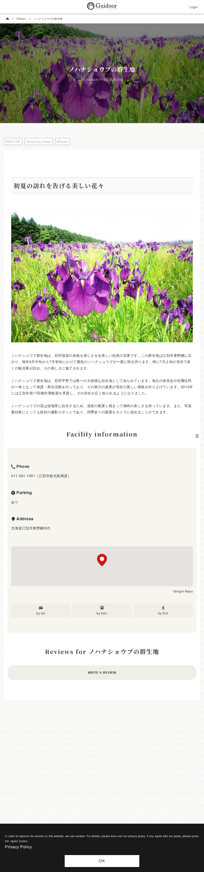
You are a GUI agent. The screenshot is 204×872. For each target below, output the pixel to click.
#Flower (63, 141)
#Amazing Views (38, 141)
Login (194, 7)
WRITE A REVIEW (102, 672)
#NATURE (12, 141)
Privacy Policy (18, 847)
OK (102, 861)
